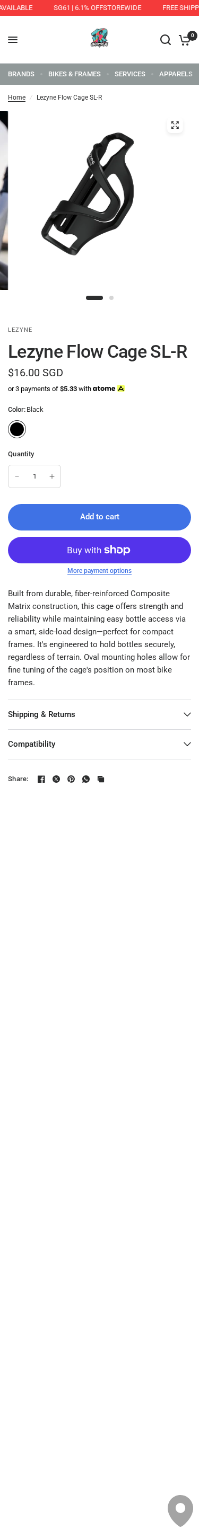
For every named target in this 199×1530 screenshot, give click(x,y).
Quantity (21, 454)
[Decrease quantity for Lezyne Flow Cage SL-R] (16, 476)
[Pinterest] (71, 779)
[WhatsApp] (86, 779)
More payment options (99, 571)
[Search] (166, 40)
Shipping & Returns (41, 714)
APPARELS (176, 74)
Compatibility (31, 744)
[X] (56, 779)
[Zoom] (175, 125)
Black (16, 429)
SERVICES (130, 74)
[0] (183, 40)
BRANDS (21, 74)
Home (16, 97)
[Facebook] (41, 779)
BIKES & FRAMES (74, 74)
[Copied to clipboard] (100, 779)
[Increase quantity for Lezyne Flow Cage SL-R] (52, 476)
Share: (18, 778)
